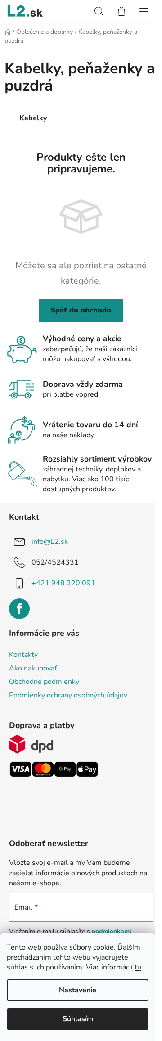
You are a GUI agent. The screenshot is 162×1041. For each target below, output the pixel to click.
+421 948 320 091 (63, 583)
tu (138, 967)
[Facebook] (19, 608)
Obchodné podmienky (44, 682)
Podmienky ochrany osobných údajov (68, 695)
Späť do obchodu (81, 310)
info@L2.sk (50, 542)
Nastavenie (77, 990)
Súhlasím (78, 1019)
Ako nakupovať (33, 668)
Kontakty (23, 655)
